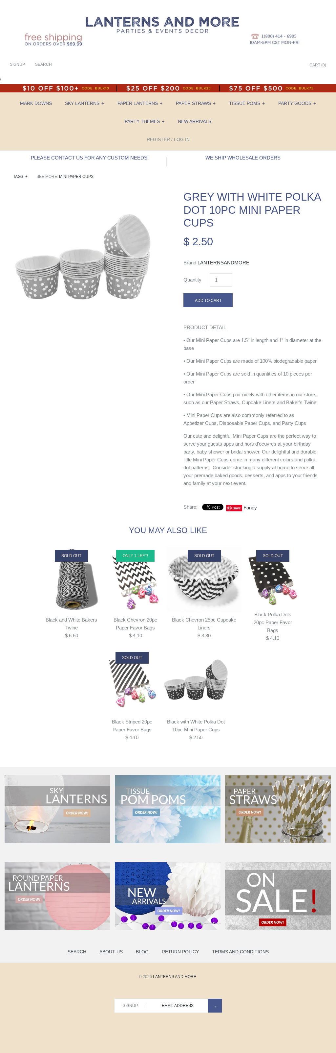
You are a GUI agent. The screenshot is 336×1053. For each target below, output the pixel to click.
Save (237, 507)
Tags (20, 176)
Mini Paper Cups (76, 176)
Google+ (278, 65)
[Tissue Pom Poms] (167, 842)
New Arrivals (194, 121)
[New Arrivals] (167, 928)
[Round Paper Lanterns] (57, 928)
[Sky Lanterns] (57, 842)
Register (158, 139)
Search (77, 951)
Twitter (270, 65)
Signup (17, 64)
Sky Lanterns (84, 103)
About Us (111, 951)
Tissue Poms (247, 103)
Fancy (250, 507)
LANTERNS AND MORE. (175, 976)
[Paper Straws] (278, 842)
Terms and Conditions (240, 951)
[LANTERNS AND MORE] (168, 10)
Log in (182, 139)
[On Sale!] (278, 928)
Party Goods (297, 103)
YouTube (295, 65)
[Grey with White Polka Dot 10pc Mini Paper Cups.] (83, 194)
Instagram (286, 65)
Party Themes (144, 121)
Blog (142, 951)
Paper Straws (196, 103)
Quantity (192, 279)
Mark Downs (36, 103)
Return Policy (180, 951)
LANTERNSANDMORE (223, 262)
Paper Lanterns (139, 103)
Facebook (262, 65)
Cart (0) (317, 65)
